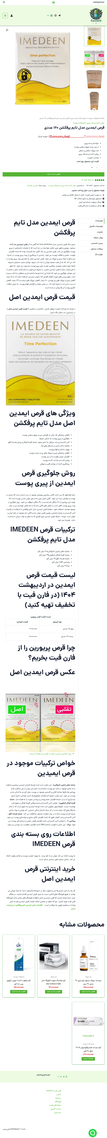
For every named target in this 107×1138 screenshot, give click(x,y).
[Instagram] (55, 15)
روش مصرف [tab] (98, 237)
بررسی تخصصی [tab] (97, 243)
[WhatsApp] (51, 15)
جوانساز (29, 185)
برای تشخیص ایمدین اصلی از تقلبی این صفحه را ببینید (50, 753)
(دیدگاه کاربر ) (88, 180)
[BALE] (47, 15)
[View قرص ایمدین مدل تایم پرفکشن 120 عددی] (94, 36)
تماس (59, 1094)
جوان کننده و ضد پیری (78, 118)
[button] (4, 3)
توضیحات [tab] (99, 220)
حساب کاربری (56, 1109)
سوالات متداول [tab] (97, 249)
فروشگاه (58, 1101)
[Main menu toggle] (5, 15)
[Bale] (58, 1076)
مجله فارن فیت (55, 1105)
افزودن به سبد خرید (53, 174)
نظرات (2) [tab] (99, 254)
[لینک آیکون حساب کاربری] (11, 15)
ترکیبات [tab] (100, 232)
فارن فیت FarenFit (53, 1090)
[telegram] (59, 15)
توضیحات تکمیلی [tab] (96, 226)
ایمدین (35, 185)
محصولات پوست (94, 118)
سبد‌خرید (57, 1112)
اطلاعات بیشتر (88, 1058)
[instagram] (66, 1076)
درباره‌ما (58, 1098)
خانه (102, 118)
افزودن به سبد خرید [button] (88, 991)
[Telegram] (63, 1076)
